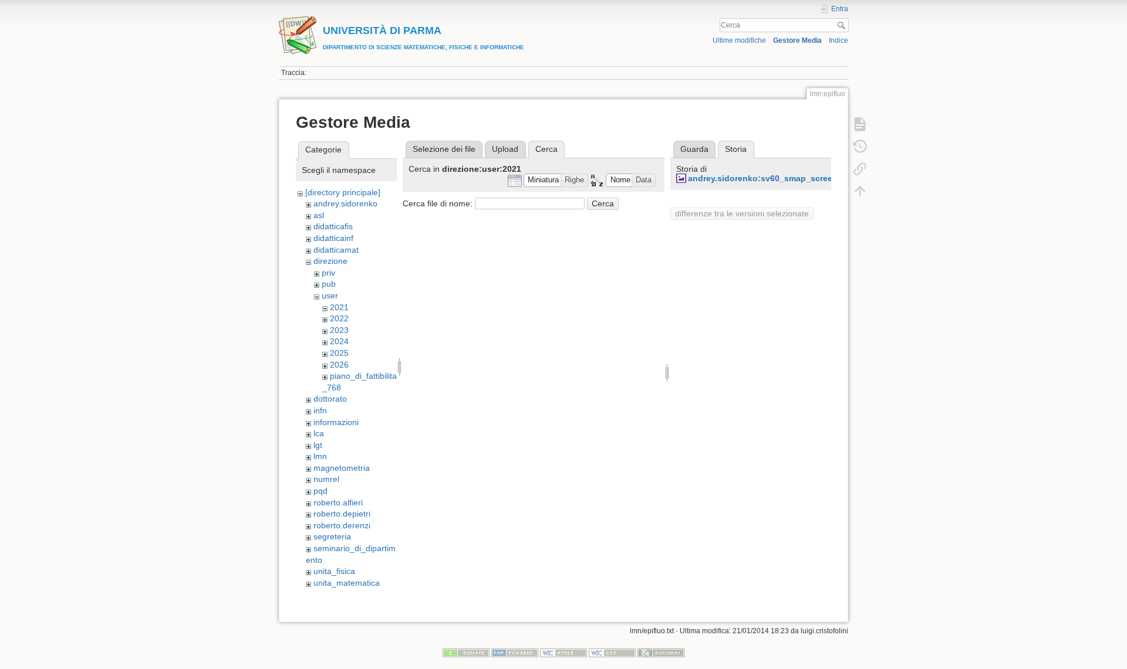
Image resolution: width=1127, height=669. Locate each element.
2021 (339, 307)
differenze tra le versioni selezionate (742, 213)
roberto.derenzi (341, 525)
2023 (339, 330)
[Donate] (466, 652)
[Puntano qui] (859, 169)
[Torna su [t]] (859, 191)
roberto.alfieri (338, 502)
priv (328, 272)
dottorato (330, 398)
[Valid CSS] (612, 652)
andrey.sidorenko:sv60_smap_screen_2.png (776, 178)
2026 (339, 364)
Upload (505, 149)
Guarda (694, 149)
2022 (339, 318)
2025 (339, 353)
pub (329, 283)
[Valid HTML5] (563, 652)
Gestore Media (797, 40)
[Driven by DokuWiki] (660, 652)
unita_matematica (346, 583)
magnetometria (341, 468)
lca (318, 433)
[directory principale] (342, 192)
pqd (320, 490)
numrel (326, 479)
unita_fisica (334, 571)
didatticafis (333, 226)
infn (320, 410)
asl (318, 215)
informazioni (336, 422)
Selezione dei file (444, 149)
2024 (339, 341)
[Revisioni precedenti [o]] (859, 146)
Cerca (842, 25)
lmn (320, 456)
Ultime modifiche (739, 40)
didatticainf (333, 238)
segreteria (332, 536)
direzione (330, 261)
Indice (838, 40)
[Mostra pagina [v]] (859, 124)
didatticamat (336, 249)
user (330, 295)
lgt (317, 445)
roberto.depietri (341, 513)
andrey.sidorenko (345, 203)
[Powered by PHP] (514, 652)
